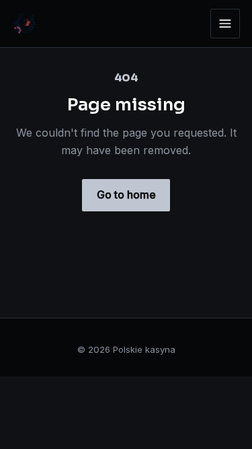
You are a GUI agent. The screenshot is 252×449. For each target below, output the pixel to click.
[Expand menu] (225, 23)
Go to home (126, 194)
